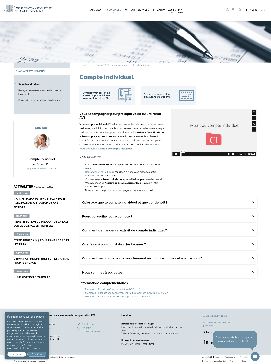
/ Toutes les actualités (43, 187)
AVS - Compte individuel (31, 71)
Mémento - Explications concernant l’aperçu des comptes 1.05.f (119, 296)
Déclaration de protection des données (217, 361)
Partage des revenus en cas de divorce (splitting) (39, 92)
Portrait (129, 9)
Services (143, 9)
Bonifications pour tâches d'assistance (39, 100)
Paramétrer (37, 354)
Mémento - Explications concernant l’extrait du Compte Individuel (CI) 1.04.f (126, 292)
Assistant (96, 9)
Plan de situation (89, 324)
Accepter (17, 354)
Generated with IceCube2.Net (236, 357)
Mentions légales (241, 361)
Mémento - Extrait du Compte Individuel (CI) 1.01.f (112, 289)
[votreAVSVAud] (227, 10)
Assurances (113, 9)
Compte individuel (28, 84)
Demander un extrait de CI (99, 171)
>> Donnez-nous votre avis (215, 316)
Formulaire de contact (44, 168)
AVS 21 (172, 9)
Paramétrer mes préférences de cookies (29, 361)
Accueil (83, 65)
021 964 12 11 (88, 327)
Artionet (220, 357)
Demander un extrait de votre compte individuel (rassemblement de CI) (107, 95)
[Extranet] (233, 10)
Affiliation (158, 9)
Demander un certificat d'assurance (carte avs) (168, 95)
